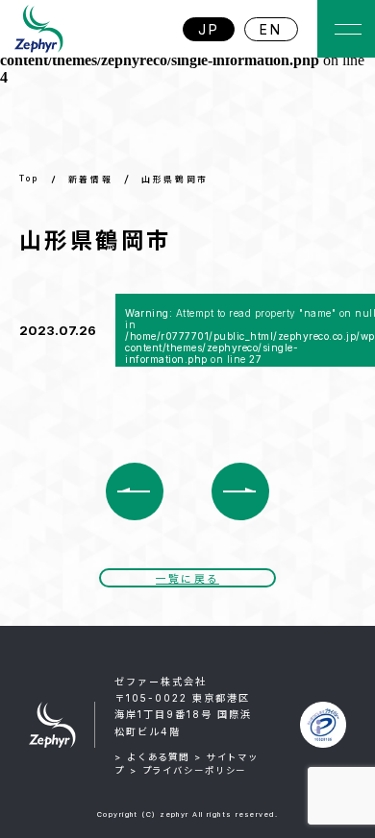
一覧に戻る (187, 579)
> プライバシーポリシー (188, 770)
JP (209, 29)
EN (271, 29)
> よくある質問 (151, 757)
